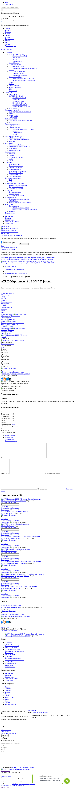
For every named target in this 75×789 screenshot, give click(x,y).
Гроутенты (8, 644)
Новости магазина (9, 242)
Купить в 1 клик (18, 372)
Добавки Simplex (18, 73)
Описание (4, 321)
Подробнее (4, 506)
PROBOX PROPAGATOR (21, 106)
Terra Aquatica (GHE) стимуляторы (23, 80)
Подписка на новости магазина (11, 235)
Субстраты (8, 656)
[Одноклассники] (5, 379)
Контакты (8, 30)
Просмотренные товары (9, 631)
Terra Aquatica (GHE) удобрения (23, 78)
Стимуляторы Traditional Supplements (24, 68)
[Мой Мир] (7, 379)
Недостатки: (5, 473)
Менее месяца (9, 439)
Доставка (8, 33)
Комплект (4, 319)
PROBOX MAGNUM (19, 105)
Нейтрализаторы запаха (13, 658)
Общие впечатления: (53, 473)
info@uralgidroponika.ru (40, 712)
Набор (3, 317)
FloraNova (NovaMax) (19, 56)
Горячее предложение (12, 221)
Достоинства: (5, 458)
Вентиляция (9, 653)
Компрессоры (17, 133)
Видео (3, 333)
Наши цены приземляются (9, 232)
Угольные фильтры (11, 647)
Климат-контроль (10, 663)
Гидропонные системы (12, 649)
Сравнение (15, 508)
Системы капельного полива (14, 651)
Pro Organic (16, 57)
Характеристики (6, 323)
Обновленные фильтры (8, 230)
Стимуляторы (17, 61)
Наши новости (6, 226)
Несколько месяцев (11, 441)
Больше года (9, 437)
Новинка (8, 218)
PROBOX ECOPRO (19, 98)
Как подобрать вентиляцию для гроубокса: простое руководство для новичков (27, 259)
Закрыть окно (5, 627)
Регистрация (9, 4)
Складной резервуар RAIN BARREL (24, 129)
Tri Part (14, 59)
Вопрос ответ (9, 39)
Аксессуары (5, 324)
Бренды (7, 44)
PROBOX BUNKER (19, 101)
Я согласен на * (19, 767)
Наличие (4, 330)
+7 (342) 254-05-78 (7, 16)
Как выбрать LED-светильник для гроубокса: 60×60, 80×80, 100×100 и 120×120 (27, 263)
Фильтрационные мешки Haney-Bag (24, 209)
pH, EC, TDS (9, 661)
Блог (6, 42)
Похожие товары (6, 328)
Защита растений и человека (14, 660)
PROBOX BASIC (18, 99)
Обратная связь (6, 730)
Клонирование (10, 667)
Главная (7, 28)
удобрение (8, 642)
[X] (10, 379)
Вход (6, 2)
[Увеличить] (14, 335)
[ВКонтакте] (2, 379)
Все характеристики (7, 344)
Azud (2, 347)
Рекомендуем (9, 220)
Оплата (7, 35)
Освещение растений (12, 646)
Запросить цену (18, 785)
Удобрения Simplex (18, 71)
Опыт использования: (8, 432)
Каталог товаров (6, 49)
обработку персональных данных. (23, 767)
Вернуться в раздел (7, 314)
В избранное (5, 510)
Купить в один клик (22, 769)
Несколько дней (10, 435)
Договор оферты (10, 46)
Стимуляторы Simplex (19, 75)
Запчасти (15, 131)
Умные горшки (10, 654)
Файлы (3, 331)
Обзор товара (5, 316)
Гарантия (8, 32)
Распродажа (9, 223)
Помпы (14, 134)
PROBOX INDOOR (19, 103)
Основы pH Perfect (18, 66)
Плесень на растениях (8, 249)
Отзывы (7, 37)
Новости (7, 40)
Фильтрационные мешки (20, 208)
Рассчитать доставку (23, 374)
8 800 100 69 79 (18, 16)
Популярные (9, 216)
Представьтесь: (42, 489)
